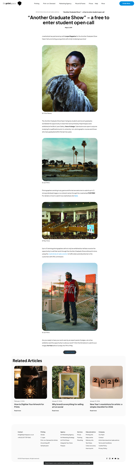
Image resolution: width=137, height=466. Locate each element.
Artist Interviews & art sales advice (47, 12)
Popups (62, 445)
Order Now (126, 3)
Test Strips (89, 443)
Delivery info (89, 440)
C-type (43, 437)
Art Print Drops (64, 440)
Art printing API (45, 443)
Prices (79, 434)
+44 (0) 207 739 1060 (24, 437)
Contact (101, 437)
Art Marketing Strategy (67, 437)
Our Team (101, 434)
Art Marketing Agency (67, 434)
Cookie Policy (103, 445)
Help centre (89, 437)
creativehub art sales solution (58, 254)
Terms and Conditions (105, 443)
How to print (89, 448)
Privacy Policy (103, 448)
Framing (79, 437)
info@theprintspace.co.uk (26, 434)
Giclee (43, 434)
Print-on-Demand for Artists (49, 440)
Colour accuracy (91, 445)
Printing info (89, 434)
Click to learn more (84, 463)
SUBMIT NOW (69, 352)
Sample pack (45, 445)
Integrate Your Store (66, 443)
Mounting (80, 440)
